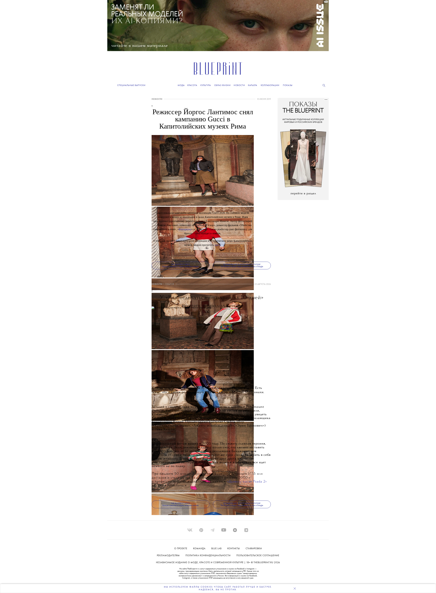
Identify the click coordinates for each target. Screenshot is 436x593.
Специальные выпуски (131, 85)
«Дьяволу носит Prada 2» (247, 481)
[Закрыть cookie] (294, 588)
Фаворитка (185, 229)
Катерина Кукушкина (178, 490)
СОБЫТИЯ (169, 284)
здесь (218, 244)
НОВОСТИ (157, 99)
